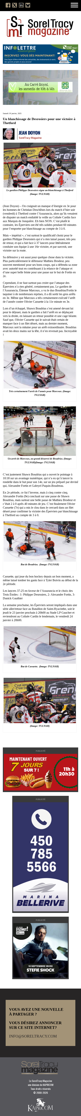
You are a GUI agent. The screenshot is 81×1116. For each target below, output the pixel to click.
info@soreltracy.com (33, 1036)
